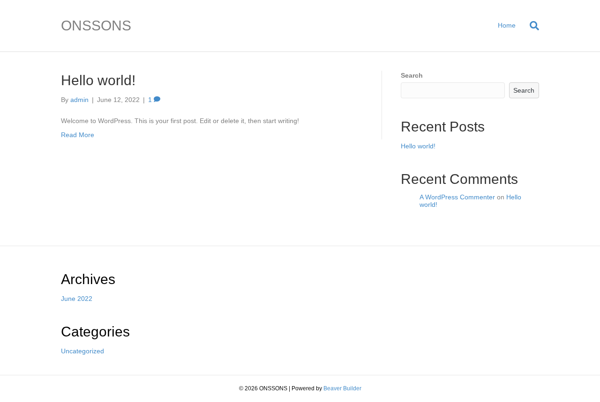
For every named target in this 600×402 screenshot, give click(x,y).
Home (507, 25)
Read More (77, 135)
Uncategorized (82, 351)
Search (412, 75)
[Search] (531, 26)
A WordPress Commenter (457, 197)
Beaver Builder (342, 388)
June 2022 (76, 298)
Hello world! (98, 80)
